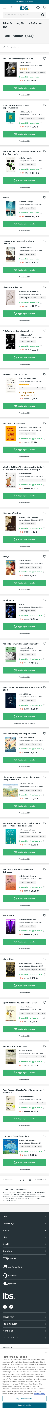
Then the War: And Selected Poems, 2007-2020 (22, 688)
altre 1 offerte (30, 723)
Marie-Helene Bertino (29, 920)
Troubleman (8, 600)
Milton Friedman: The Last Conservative (21, 644)
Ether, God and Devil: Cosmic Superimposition (16, 106)
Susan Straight (27, 202)
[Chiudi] (46, 1352)
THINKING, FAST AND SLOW (15, 374)
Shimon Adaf (26, 335)
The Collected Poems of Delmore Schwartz (18, 870)
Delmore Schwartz (28, 876)
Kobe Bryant (26, 63)
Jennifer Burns (27, 648)
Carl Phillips (26, 694)
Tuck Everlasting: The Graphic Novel (19, 733)
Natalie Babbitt (27, 738)
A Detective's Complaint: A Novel (18, 331)
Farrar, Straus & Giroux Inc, (28, 65)
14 (30, 1180)
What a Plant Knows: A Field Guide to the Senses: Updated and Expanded (21, 824)
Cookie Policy (39, 1393)
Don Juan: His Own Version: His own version (19, 242)
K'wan (23, 604)
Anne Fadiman (27, 1007)
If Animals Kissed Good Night (16, 1136)
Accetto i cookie (24, 1405)
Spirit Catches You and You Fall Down (20, 1003)
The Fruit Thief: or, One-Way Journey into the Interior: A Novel (22, 152)
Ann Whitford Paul (28, 1140)
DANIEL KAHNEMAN (28, 379)
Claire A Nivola (27, 784)
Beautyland (8, 915)
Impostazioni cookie (24, 1399)
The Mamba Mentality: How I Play (18, 58)
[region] (24, 1379)
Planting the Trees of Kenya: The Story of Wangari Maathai (21, 778)
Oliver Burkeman (27, 1097)
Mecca (6, 197)
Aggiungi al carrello (26, 88)
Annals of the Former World (15, 1046)
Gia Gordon (26, 561)
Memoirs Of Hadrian (12, 513)
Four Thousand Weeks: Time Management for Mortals (22, 1091)
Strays (6, 556)
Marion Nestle (26, 474)
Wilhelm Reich (26, 112)
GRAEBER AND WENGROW (31, 427)
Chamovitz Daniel (28, 830)
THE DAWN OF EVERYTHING (14, 423)
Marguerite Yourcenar (30, 517)
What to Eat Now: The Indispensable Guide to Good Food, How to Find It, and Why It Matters (22, 468)
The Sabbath (9, 959)
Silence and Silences (12, 287)
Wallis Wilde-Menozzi (29, 291)
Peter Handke (26, 158)
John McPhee (26, 1050)
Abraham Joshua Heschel (31, 963)
